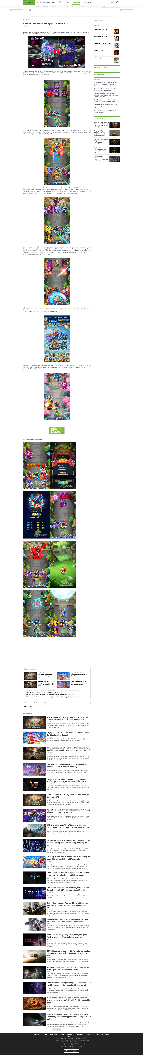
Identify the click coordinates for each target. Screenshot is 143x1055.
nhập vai (37, 702)
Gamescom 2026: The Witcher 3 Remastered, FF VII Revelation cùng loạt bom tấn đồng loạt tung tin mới (68, 842)
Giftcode (44, 1034)
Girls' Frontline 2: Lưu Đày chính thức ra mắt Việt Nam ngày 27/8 (42, 692)
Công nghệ (62, 2)
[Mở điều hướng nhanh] (90, 19)
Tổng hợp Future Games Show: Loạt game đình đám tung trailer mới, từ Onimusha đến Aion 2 (50, 690)
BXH (68, 2)
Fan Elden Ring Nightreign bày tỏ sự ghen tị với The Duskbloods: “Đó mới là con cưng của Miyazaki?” (67, 937)
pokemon (50, 702)
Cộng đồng (76, 2)
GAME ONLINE (45, 6)
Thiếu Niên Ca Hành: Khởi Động (102, 43)
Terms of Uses (69, 1048)
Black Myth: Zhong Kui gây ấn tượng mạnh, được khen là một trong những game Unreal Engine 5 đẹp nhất (69, 1016)
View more (57, 1029)
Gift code (46, 2)
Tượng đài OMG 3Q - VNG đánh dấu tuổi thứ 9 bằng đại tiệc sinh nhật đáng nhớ (79, 674)
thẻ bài (45, 702)
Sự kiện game (70, 1034)
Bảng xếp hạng (53, 1034)
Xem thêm (117, 118)
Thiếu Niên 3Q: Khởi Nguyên (101, 29)
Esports (107, 1034)
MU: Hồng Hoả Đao (99, 50)
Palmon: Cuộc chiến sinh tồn (101, 58)
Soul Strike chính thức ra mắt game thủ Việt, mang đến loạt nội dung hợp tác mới (46, 694)
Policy (75, 1048)
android (28, 702)
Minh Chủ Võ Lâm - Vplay (100, 36)
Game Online (99, 1034)
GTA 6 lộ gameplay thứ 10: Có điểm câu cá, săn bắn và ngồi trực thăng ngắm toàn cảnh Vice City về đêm (68, 953)
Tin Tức (39, 2)
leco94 (24, 26)
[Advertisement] (56, 653)
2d (34, 702)
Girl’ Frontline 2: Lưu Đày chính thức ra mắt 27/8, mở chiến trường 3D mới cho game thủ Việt (46, 675)
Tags (25, 702)
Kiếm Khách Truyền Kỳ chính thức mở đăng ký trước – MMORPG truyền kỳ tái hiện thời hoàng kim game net (68, 1000)
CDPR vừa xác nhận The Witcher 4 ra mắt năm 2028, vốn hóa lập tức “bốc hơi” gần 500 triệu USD (50, 697)
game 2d (42, 702)
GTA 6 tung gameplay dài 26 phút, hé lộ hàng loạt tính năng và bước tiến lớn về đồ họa (79, 683)
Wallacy (82, 6)
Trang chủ (36, 1034)
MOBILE (38, 6)
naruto (32, 702)
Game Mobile (89, 1034)
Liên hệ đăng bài (73, 1051)
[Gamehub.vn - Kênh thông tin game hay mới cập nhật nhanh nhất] (29, 2)
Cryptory (74, 6)
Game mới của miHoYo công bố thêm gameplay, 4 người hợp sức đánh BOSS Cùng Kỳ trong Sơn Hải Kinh (46, 684)
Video (54, 2)
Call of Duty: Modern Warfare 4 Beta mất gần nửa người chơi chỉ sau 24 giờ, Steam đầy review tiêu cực (68, 905)
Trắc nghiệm (86, 2)
